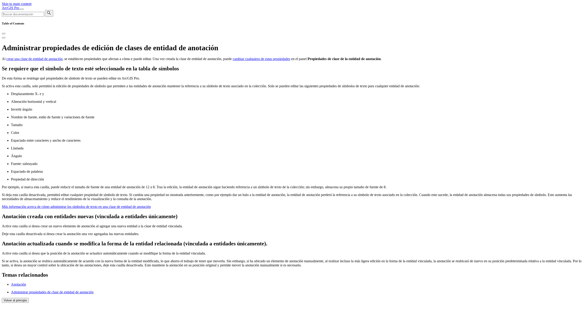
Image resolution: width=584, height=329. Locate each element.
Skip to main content (16, 4)
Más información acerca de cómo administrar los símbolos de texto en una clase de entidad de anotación (76, 207)
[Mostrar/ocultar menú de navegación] (22, 9)
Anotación (18, 284)
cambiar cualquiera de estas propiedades (261, 59)
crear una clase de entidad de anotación (34, 59)
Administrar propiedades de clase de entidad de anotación (52, 292)
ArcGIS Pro (11, 8)
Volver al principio (15, 300)
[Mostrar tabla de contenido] (3, 37)
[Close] (3, 33)
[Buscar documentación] (49, 13)
